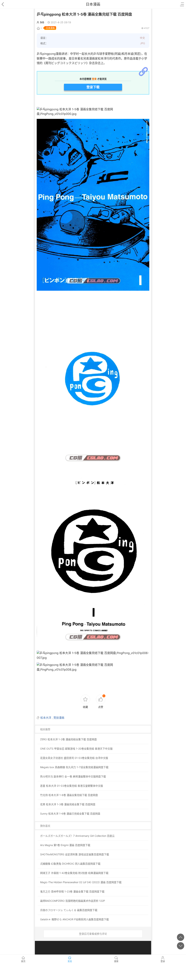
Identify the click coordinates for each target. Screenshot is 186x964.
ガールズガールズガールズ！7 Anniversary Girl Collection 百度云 (77, 835)
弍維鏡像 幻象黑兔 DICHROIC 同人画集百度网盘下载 (70, 863)
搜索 (116, 961)
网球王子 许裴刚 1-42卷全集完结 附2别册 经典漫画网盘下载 (74, 872)
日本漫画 (93, 4)
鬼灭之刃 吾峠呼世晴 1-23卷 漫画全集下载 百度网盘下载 (72, 891)
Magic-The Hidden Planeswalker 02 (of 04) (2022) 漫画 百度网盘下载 (81, 882)
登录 (163, 961)
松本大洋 (45, 717)
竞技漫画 (58, 717)
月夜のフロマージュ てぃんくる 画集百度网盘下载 (68, 910)
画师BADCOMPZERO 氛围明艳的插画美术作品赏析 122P (72, 900)
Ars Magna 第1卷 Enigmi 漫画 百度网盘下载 (65, 845)
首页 (23, 961)
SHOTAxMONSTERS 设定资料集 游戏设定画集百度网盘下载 (74, 854)
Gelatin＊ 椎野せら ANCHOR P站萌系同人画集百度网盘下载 (74, 919)
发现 (70, 961)
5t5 (42, 22)
